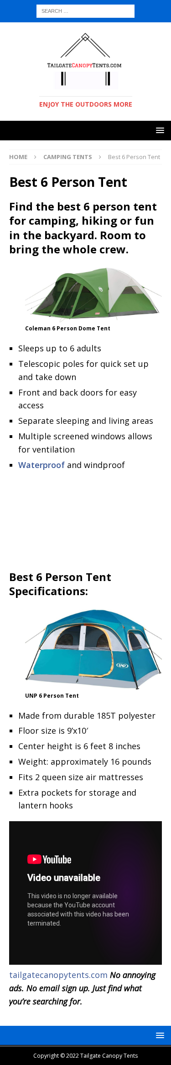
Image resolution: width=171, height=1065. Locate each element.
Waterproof (41, 464)
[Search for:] (85, 10)
